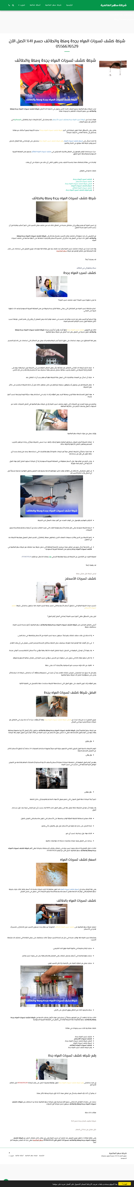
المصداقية (17, 119)
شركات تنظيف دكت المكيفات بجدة (121, 15)
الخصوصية (124, 1158)
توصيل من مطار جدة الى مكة (124, 19)
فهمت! (124, 1183)
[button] (13, 5)
